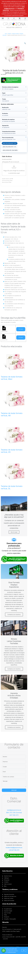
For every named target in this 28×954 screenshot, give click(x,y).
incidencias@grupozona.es (14, 847)
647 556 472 (14, 815)
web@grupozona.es (14, 810)
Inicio (6, 33)
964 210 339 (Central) (14, 812)
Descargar (21, 329)
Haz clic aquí (14, 532)
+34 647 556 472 (14, 850)
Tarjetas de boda (15, 33)
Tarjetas (9, 33)
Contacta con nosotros (14, 614)
